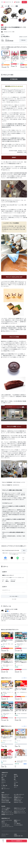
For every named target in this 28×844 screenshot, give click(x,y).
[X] (12, 558)
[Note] (23, 558)
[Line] (18, 558)
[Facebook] (5, 558)
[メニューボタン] (2, 2)
